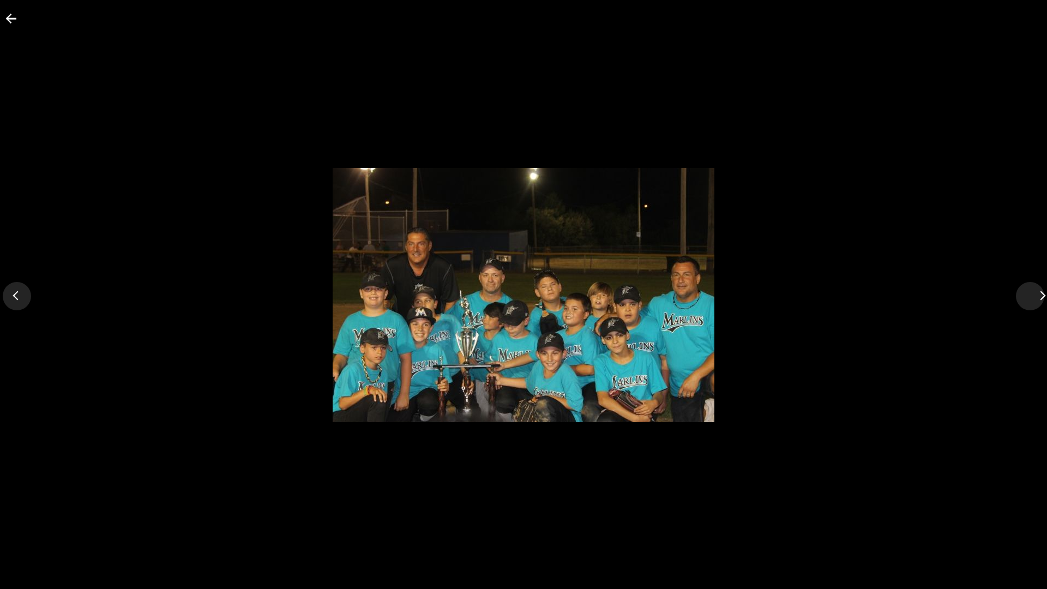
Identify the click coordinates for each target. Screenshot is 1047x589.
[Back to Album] (4, 23)
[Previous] (17, 296)
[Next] (1030, 296)
